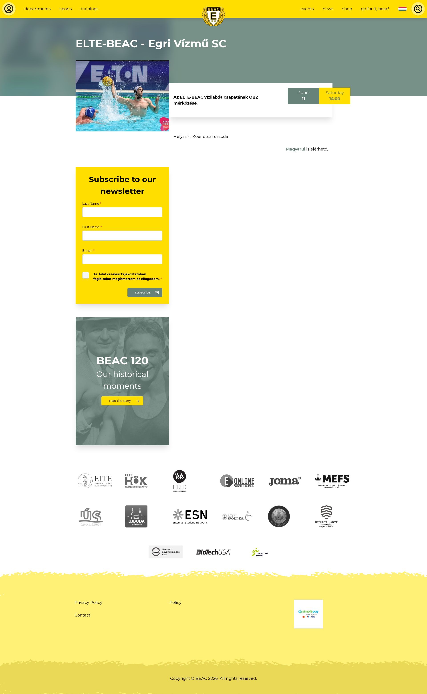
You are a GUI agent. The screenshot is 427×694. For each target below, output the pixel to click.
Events (307, 8)
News (328, 8)
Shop (347, 8)
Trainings (90, 8)
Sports (66, 8)
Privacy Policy (88, 602)
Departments (37, 8)
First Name (92, 227)
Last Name (91, 204)
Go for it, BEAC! (375, 8)
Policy (175, 602)
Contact (82, 615)
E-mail (88, 251)
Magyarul (295, 149)
